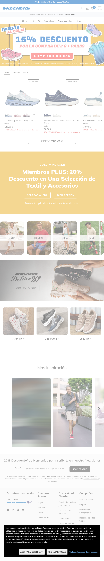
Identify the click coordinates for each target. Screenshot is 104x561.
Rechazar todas (57, 552)
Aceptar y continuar (31, 552)
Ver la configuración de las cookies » (83, 552)
